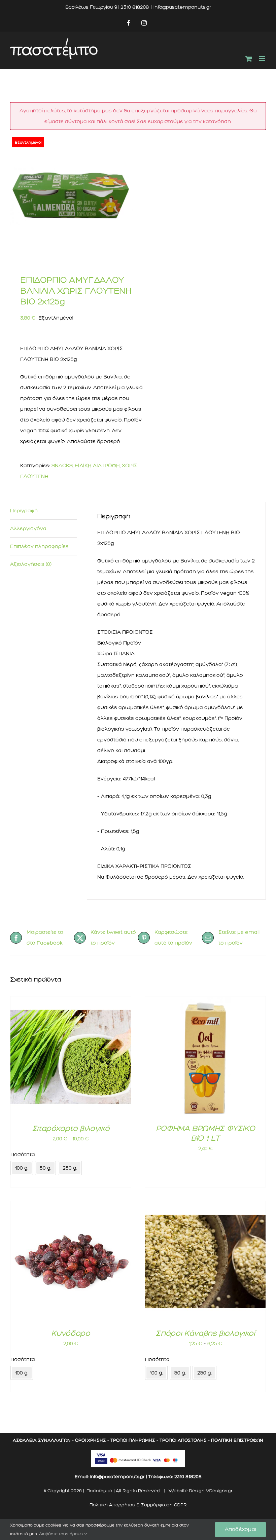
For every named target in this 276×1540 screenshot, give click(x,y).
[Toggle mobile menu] (262, 58)
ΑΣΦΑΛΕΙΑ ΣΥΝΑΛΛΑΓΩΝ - (43, 1440)
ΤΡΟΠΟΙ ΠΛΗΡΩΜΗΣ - (134, 1440)
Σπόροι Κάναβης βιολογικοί (205, 1333)
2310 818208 (188, 1476)
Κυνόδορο (70, 1333)
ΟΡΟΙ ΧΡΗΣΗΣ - (92, 1440)
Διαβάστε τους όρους (61, 1534)
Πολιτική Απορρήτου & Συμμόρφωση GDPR (138, 1504)
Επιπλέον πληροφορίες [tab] (39, 546)
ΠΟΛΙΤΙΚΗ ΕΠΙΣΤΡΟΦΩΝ (237, 1440)
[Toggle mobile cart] (248, 58)
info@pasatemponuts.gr (182, 7)
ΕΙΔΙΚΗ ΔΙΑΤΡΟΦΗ (97, 466)
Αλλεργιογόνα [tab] (28, 528)
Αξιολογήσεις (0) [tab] (30, 564)
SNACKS (62, 466)
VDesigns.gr (219, 1490)
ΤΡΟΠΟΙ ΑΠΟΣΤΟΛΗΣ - (185, 1440)
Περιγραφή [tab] (24, 511)
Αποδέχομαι (240, 1529)
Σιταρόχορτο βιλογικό (71, 1128)
